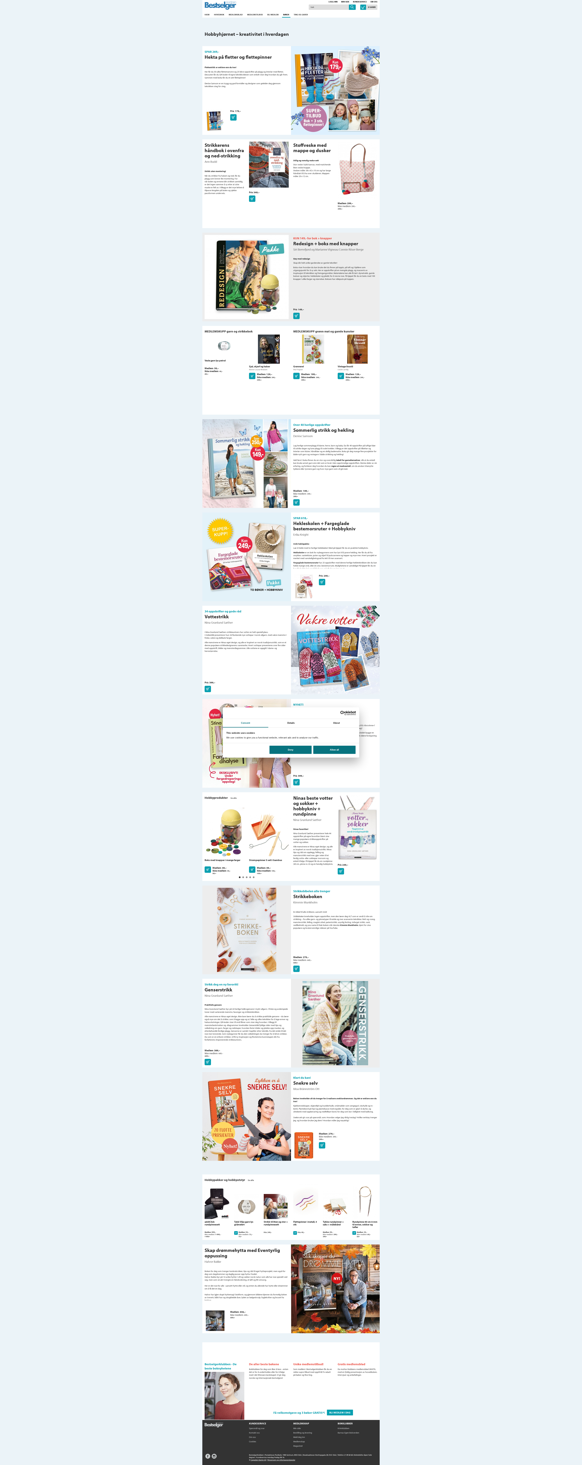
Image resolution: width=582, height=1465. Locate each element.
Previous (198, 1203)
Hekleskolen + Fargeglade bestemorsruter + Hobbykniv (324, 526)
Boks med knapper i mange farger (222, 860)
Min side (345, 1)
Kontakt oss (254, 1432)
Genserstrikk (218, 990)
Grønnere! (298, 366)
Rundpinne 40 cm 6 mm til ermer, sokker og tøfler (364, 1224)
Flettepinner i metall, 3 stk (305, 1223)
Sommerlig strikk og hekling (323, 430)
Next (383, 1203)
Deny (290, 749)
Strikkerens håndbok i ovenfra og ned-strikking (224, 150)
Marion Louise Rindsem (258, 369)
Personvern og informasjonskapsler (281, 1460)
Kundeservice (360, 1)
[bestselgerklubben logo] (214, 1425)
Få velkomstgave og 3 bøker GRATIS (298, 1412)
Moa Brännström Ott (306, 1089)
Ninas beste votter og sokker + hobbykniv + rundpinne (313, 806)
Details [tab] (291, 723)
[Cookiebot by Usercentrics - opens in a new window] (342, 713)
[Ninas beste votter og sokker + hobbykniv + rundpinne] (358, 829)
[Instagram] (214, 1458)
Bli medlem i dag (340, 1412)
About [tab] (336, 723)
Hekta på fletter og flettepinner (238, 57)
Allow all (334, 749)
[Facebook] (207, 1458)
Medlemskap (299, 1441)
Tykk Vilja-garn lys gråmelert (243, 1223)
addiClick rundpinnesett (212, 1223)
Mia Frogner (298, 369)
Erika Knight (301, 534)
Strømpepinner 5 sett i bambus (265, 860)
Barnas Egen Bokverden (348, 1432)
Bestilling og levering (302, 1432)
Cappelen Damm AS (258, 1460)
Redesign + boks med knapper (325, 243)
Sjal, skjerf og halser (259, 366)
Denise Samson (303, 436)
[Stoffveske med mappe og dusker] (358, 172)
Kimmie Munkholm (305, 902)
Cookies (252, 1441)
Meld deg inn (299, 1437)
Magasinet (298, 1446)
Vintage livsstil (345, 366)
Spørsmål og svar (257, 1428)
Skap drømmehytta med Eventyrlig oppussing (242, 1252)
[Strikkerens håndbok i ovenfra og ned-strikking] (269, 166)
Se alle (234, 798)
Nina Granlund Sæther (219, 622)
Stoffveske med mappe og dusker (312, 147)
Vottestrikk (217, 616)
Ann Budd (211, 161)
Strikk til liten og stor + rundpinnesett (276, 1223)
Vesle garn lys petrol (215, 360)
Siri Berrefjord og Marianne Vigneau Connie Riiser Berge (328, 249)
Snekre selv (305, 1083)
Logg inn (333, 1)
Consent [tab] (245, 723)
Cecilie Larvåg (343, 369)
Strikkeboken (307, 896)
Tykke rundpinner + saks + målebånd (333, 1223)
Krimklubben (343, 1428)
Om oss (373, 1)
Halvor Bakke (213, 1261)
